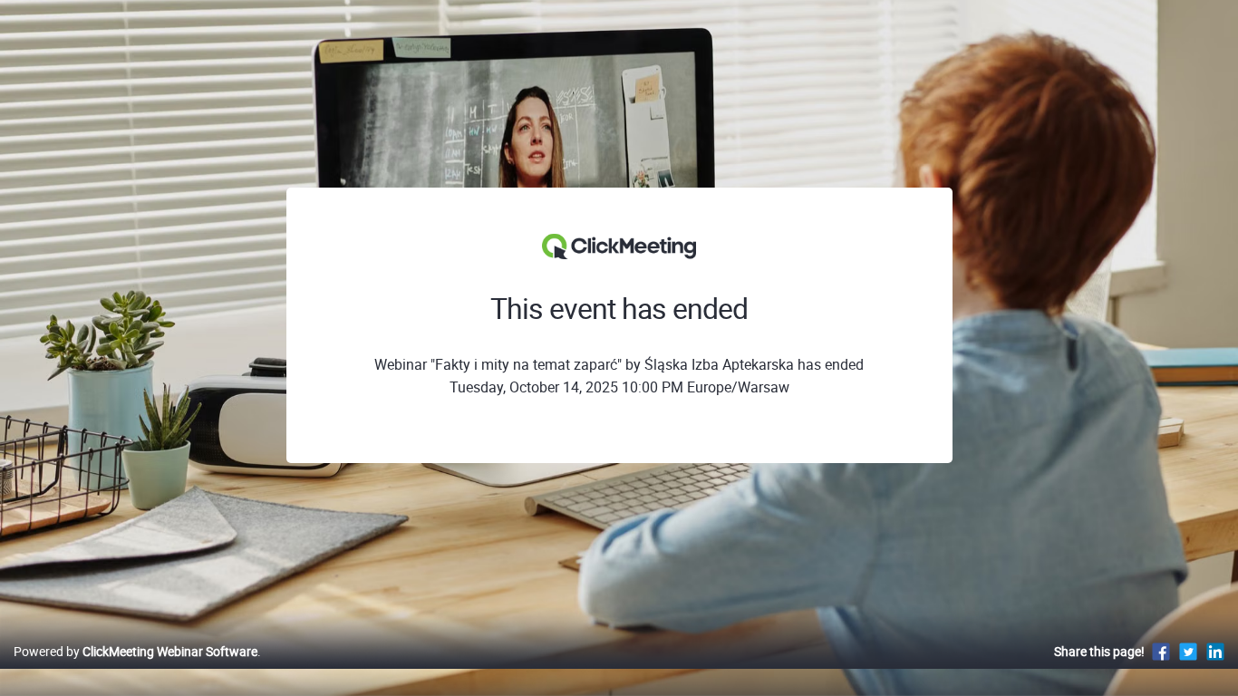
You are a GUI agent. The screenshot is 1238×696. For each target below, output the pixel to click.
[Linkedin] (1215, 651)
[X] (1188, 651)
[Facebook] (1161, 651)
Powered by (135, 651)
